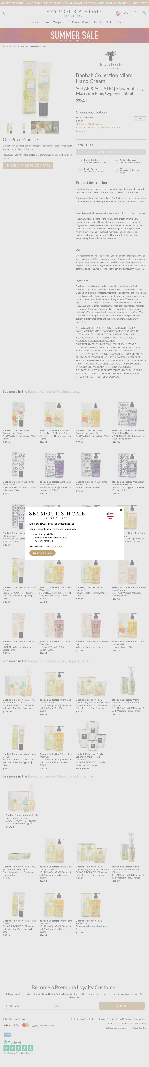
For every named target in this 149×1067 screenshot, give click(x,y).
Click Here (56, 546)
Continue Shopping (42, 553)
